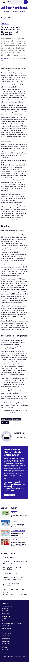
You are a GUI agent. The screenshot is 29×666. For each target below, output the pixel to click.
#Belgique (5, 422)
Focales (4, 621)
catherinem (4, 58)
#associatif (17, 419)
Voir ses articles (20, 437)
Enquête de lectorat (7, 650)
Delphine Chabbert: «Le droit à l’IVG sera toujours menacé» (18, 544)
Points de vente (6, 633)
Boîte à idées (5, 611)
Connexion (5, 647)
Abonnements (6, 631)
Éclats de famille (8, 557)
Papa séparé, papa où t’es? (12, 573)
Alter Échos (5, 618)
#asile (9, 419)
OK (26, 2)
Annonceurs (5, 635)
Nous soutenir (6, 638)
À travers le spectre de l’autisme (19, 516)
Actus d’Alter (5, 613)
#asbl (3, 419)
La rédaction (5, 608)
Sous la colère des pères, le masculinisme (19, 525)
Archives (5, 23)
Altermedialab (6, 625)
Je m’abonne (9, 495)
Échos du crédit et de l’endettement (11, 623)
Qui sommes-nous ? (7, 606)
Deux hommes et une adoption (18, 534)
